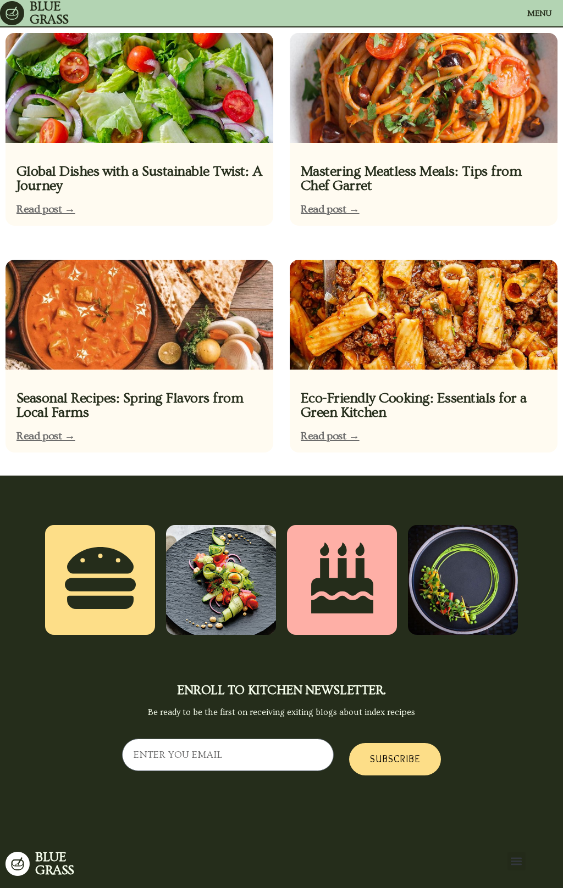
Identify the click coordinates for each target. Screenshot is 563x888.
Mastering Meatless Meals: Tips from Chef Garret (411, 179)
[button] (516, 861)
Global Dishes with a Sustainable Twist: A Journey (139, 179)
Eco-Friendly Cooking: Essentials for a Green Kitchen (414, 405)
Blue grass (54, 864)
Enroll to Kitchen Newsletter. (281, 690)
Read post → (45, 209)
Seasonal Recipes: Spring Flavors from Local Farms (129, 405)
